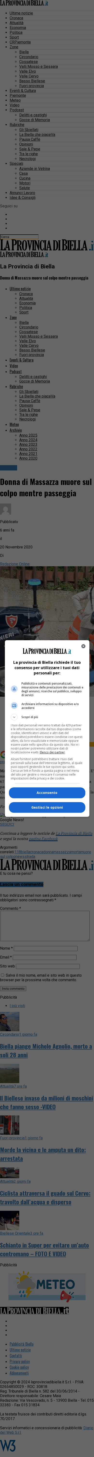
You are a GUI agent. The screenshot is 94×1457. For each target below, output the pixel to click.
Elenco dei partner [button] (52, 752)
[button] (47, 717)
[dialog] (47, 728)
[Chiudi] (83, 646)
